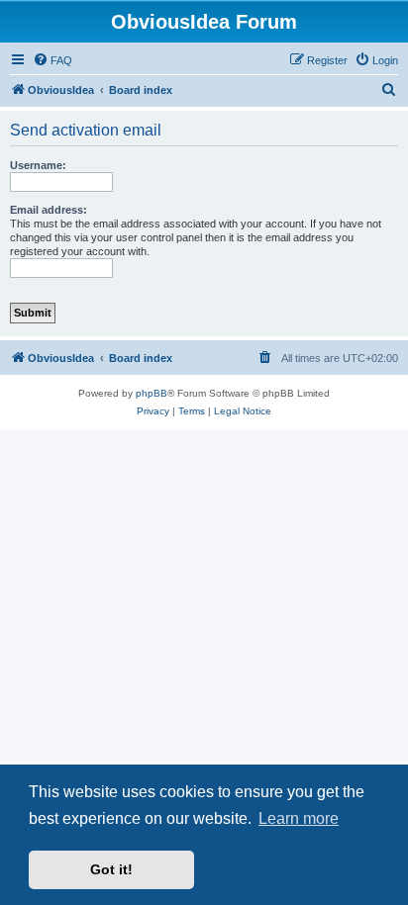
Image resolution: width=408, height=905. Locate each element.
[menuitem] (52, 60)
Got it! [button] (111, 869)
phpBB (151, 393)
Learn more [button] (298, 818)
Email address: (48, 210)
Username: (38, 165)
